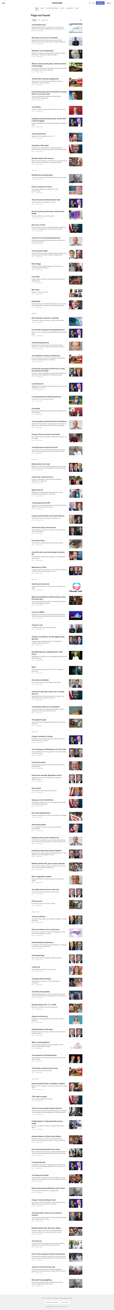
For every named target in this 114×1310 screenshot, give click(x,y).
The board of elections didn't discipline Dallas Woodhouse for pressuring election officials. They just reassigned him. (49, 254)
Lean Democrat (37, 384)
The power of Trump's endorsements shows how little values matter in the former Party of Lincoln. (49, 506)
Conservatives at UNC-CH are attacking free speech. (46, 682)
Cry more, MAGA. (38, 612)
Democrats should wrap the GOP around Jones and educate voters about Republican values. (49, 602)
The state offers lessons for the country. (43, 216)
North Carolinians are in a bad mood (45, 929)
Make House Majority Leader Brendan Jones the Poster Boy (49, 598)
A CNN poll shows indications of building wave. (45, 1190)
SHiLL (34, 667)
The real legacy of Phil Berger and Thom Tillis (49, 749)
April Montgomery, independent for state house (47, 653)
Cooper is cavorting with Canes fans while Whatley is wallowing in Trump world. (47, 480)
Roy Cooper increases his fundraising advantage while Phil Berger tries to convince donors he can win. (48, 1203)
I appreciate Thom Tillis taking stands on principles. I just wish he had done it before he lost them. (48, 697)
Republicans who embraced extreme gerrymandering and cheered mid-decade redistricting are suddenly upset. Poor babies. (48, 615)
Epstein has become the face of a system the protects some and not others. (49, 1058)
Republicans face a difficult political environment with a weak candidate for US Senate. (49, 387)
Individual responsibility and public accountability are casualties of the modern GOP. (47, 642)
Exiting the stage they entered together (47, 851)
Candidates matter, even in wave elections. (44, 627)
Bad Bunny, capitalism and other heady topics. (45, 1007)
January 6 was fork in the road (43, 1267)
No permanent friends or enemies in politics (48, 1084)
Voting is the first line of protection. (42, 1070)
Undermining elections (40, 343)
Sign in (109, 3)
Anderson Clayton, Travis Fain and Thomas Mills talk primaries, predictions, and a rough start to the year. (47, 1231)
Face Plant (36, 277)
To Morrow (36, 967)
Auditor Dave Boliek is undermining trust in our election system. (48, 879)
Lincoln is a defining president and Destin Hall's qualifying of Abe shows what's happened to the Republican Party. (49, 374)
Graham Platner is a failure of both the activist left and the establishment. (48, 280)
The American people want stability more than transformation (45, 190)
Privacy (56, 1298)
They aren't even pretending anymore (46, 238)
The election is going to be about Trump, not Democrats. (48, 320)
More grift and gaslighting (41, 1280)
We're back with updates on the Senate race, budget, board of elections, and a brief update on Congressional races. (49, 161)
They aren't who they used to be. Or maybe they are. (48, 693)
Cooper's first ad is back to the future (46, 434)
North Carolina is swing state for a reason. (44, 202)
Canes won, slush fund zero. (42, 477)
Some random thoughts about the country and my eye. (47, 543)
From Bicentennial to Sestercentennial (46, 397)
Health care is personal (40, 584)
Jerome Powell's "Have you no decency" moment (47, 1214)
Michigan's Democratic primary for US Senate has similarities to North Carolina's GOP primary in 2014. (49, 570)
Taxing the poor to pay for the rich (45, 447)
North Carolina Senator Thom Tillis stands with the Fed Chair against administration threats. (49, 1218)
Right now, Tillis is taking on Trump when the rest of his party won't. (49, 1086)
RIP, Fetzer (36, 290)
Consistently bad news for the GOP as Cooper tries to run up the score (49, 93)
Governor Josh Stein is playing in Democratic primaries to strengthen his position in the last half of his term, (48, 1244)
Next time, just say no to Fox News (45, 38)
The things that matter (40, 1175)
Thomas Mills (39, 30)
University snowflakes (40, 680)
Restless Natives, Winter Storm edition (46, 1136)
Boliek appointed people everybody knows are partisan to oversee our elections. (48, 241)
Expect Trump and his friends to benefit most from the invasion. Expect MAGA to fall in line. (47, 1283)
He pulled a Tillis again (40, 145)
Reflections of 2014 (39, 567)
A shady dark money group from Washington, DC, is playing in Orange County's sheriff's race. (49, 945)
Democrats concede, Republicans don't (47, 775)
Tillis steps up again (39, 1097)
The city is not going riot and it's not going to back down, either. (48, 1126)
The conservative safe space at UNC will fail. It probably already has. (47, 670)
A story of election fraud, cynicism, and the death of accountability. (46, 827)
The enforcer (37, 1241)
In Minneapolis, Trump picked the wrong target (47, 1122)
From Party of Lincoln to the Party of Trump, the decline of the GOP (48, 370)
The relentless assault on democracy (46, 356)
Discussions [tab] (44, 20)
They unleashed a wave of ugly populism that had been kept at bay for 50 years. (49, 752)
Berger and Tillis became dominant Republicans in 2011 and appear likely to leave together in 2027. (49, 853)
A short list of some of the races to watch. (43, 903)
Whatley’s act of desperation (43, 51)
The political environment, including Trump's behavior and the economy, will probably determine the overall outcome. (49, 1165)
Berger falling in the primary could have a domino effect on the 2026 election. (49, 1032)
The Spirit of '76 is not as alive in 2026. (43, 399)
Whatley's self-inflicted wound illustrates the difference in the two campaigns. (49, 411)
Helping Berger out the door (42, 1029)
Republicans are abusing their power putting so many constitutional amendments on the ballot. (47, 493)
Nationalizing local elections (42, 942)
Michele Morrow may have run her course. (44, 969)
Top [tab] (39, 20)
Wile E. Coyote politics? (41, 1042)
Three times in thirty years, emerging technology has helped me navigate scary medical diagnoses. (49, 69)
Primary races (37, 901)
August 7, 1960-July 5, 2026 (40, 292)
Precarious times (38, 540)
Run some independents (41, 813)
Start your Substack (52, 1302)
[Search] (89, 3)
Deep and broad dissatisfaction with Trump (48, 1188)
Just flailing (36, 107)
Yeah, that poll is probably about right (46, 200)
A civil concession (39, 762)
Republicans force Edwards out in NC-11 (43, 136)
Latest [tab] (34, 20)
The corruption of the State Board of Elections (49, 421)
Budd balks (36, 301)
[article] (57, 29)
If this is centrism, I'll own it (42, 187)
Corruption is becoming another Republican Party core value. (49, 177)
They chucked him (39, 134)
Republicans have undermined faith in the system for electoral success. (47, 778)
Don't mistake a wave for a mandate (45, 318)
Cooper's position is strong (42, 736)
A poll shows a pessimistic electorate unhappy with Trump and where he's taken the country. (48, 932)
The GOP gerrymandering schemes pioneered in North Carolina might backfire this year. (47, 1045)
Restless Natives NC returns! (43, 158)
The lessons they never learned (44, 527)
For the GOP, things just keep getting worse (48, 330)
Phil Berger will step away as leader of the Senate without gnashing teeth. (48, 765)
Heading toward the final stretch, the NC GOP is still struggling (49, 120)
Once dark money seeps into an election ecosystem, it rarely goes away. (49, 919)
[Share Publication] (93, 3)
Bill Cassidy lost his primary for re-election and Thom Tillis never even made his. (48, 530)
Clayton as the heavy (40, 1016)
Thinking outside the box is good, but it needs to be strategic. (49, 815)
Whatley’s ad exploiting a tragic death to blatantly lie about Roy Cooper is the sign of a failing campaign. (48, 54)
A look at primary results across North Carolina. (45, 892)
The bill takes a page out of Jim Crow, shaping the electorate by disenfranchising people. (49, 803)
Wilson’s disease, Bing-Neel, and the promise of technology (49, 65)
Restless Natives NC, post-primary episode (48, 864)
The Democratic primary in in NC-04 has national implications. (46, 982)
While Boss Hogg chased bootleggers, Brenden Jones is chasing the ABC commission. (47, 267)
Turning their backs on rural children (46, 707)
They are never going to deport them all (47, 1108)
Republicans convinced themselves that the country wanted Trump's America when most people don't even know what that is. (49, 467)
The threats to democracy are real (45, 1068)
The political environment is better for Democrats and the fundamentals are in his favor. (48, 739)
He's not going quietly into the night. (42, 1099)
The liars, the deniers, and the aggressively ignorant (48, 638)
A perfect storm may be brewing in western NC (48, 553)
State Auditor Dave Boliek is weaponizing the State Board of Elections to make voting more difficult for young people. (49, 424)
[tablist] (40, 20)
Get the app (65, 1302)
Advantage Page (38, 955)
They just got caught (39, 251)
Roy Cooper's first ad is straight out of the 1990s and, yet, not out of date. (49, 437)
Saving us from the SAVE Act (42, 800)
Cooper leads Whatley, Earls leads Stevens (48, 516)
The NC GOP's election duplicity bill (45, 79)
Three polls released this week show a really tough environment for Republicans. (46, 97)
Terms (60, 1298)
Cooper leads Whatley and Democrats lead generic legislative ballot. (49, 124)
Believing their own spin (41, 464)
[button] (37, 8)
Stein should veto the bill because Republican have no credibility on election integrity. (47, 82)
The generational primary (41, 979)
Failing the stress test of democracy (45, 838)
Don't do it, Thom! (38, 225)
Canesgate (36, 408)
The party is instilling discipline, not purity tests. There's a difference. (48, 1019)
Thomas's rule (37, 625)
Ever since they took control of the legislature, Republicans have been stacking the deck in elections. (48, 358)
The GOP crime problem (41, 992)
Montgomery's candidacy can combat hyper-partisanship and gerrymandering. (49, 657)
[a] (75, 162)
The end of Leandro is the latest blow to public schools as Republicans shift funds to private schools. (48, 710)
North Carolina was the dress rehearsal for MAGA (48, 212)
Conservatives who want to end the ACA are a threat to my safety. (48, 587)
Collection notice (68, 1298)
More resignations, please (42, 876)
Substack (48, 1306)
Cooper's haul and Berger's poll (44, 1200)
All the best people (39, 825)
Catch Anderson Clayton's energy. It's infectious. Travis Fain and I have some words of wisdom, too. (49, 866)
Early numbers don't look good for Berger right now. (47, 958)
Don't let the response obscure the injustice (48, 1254)
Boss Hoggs (36, 264)
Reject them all (37, 490)
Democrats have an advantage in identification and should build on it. (48, 723)
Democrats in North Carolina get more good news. (46, 518)
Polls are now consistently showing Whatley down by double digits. (49, 333)
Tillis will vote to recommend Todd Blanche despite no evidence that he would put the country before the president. (49, 148)
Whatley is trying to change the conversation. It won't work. (49, 109)
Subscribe (100, 3)
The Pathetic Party (39, 25)
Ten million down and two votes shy (45, 889)
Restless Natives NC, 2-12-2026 (44, 1005)
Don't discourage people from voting (46, 1149)
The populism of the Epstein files (44, 1055)
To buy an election (39, 916)
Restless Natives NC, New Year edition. (46, 1228)
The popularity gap (39, 720)
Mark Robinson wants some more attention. (44, 790)
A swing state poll (38, 1162)
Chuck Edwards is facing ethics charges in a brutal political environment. (48, 557)
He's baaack (36, 788)
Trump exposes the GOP (41, 503)
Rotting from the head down (42, 175)
